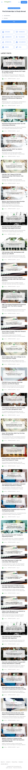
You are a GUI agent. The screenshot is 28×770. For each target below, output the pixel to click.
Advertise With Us (4, 764)
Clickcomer (19, 767)
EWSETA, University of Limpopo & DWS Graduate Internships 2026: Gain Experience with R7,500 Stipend (13, 740)
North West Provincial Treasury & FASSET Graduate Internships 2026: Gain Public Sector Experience (13, 279)
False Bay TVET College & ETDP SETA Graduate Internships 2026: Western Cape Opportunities (12, 176)
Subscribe (24, 2)
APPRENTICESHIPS (12, 78)
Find (14, 21)
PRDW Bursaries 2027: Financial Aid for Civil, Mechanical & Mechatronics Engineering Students (13, 98)
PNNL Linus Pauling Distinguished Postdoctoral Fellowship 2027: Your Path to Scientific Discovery (14, 306)
